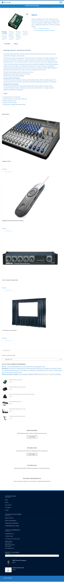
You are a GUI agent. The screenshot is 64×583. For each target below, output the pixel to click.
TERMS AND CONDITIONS (11, 523)
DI (36, 30)
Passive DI (47, 30)
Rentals (6, 502)
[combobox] (32, 359)
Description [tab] (7, 43)
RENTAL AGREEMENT (10, 520)
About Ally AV (8, 505)
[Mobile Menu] (60, 2)
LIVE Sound (46, 28)
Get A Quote (8, 507)
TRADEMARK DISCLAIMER (12, 525)
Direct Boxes (40, 30)
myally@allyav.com (9, 533)
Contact (6, 510)
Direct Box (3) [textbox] (31, 359)
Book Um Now (9, 171)
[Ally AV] (7, 2)
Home (6, 499)
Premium (52, 30)
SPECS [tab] (16, 44)
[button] (27, 14)
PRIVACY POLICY (9, 518)
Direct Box (41, 28)
